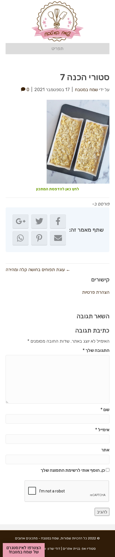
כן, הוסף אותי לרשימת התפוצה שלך (73, 470)
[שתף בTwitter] (39, 221)
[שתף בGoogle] (20, 221)
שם (104, 409)
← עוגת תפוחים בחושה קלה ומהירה (38, 269)
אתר (105, 449)
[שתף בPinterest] (39, 238)
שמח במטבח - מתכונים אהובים (37, 538)
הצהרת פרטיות (95, 292)
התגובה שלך (96, 350)
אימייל (102, 429)
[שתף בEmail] (58, 238)
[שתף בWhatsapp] (20, 238)
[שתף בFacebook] (58, 221)
